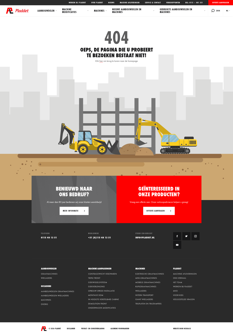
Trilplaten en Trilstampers (148, 303)
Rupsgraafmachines (145, 286)
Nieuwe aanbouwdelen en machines (126, 11)
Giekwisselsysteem (97, 282)
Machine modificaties (69, 11)
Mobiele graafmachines (147, 282)
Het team (177, 282)
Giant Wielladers (144, 299)
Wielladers (46, 278)
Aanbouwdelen (45, 10)
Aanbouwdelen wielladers (55, 295)
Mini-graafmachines (146, 278)
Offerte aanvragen (220, 2)
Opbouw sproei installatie (101, 291)
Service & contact (153, 2)
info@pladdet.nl (145, 237)
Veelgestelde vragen (184, 299)
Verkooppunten (173, 2)
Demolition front (97, 303)
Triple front (94, 278)
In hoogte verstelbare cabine (103, 299)
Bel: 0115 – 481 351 (194, 2)
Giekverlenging (96, 286)
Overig (44, 304)
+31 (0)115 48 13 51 (99, 237)
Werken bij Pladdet (77, 2)
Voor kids (178, 295)
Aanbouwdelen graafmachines (57, 291)
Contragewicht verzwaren (102, 274)
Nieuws (111, 2)
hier (101, 60)
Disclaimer (71, 329)
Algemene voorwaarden (120, 329)
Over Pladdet (97, 2)
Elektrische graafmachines (149, 274)
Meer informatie (70, 210)
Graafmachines (49, 274)
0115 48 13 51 (49, 237)
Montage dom (95, 295)
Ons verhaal (179, 278)
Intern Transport (144, 295)
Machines (99, 10)
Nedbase (187, 328)
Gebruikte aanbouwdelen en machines (176, 11)
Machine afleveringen (130, 2)
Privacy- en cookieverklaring (92, 329)
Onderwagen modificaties (102, 308)
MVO (175, 291)
